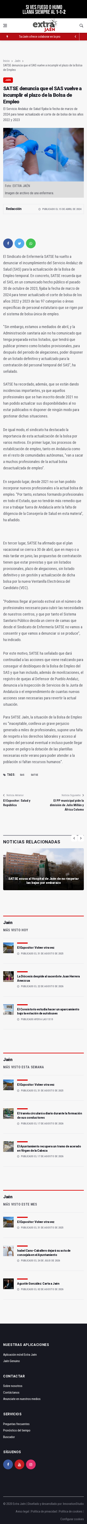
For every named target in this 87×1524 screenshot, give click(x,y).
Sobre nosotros (12, 1386)
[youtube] (19, 1464)
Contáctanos (11, 1392)
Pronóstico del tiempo (16, 1430)
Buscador (9, 1437)
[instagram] (31, 1464)
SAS (22, 774)
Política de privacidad (44, 1511)
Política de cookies (70, 1511)
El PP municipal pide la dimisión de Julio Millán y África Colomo (67, 805)
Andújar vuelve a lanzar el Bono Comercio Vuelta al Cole (53, 40)
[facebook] (8, 243)
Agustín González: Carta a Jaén (38, 1283)
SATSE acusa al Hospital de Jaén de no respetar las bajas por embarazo (43, 881)
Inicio (6, 61)
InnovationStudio (73, 1504)
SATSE (34, 774)
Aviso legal (22, 1511)
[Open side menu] (5, 25)
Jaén (17, 61)
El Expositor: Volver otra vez (35, 947)
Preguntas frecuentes (16, 1424)
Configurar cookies (72, 1519)
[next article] (75, 36)
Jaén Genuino (11, 1361)
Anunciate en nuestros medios (22, 1399)
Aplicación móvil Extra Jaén (20, 1355)
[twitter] (19, 243)
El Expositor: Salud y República (16, 803)
